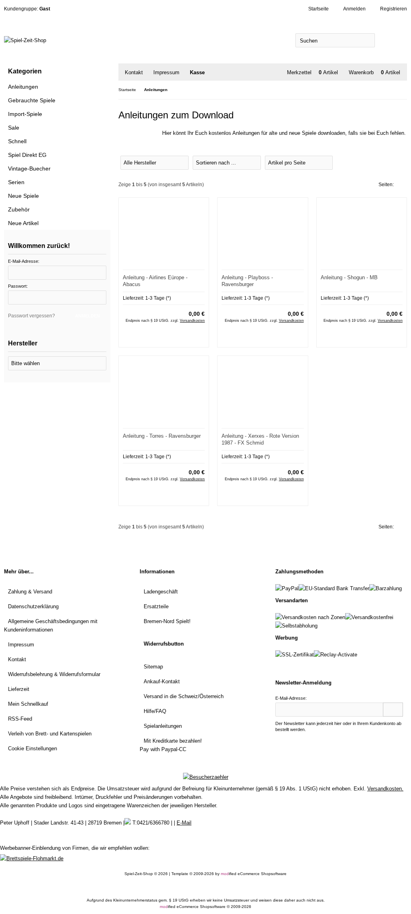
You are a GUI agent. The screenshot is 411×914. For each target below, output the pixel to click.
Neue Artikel (23, 223)
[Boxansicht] (399, 162)
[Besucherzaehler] (205, 777)
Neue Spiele (23, 196)
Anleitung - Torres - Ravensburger (162, 436)
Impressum (166, 72)
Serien (16, 182)
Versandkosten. (385, 789)
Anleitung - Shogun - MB (349, 277)
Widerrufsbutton (164, 644)
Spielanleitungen (163, 726)
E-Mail (184, 823)
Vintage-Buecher (29, 168)
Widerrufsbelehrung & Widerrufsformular (54, 674)
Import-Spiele (25, 114)
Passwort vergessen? (31, 316)
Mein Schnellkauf (28, 704)
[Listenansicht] (403, 162)
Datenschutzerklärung (33, 606)
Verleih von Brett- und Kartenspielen (50, 734)
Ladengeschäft (161, 592)
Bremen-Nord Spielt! (167, 621)
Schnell (17, 141)
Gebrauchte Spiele (31, 100)
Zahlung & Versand (30, 592)
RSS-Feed (20, 719)
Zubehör (19, 209)
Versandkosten (192, 321)
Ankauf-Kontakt (162, 681)
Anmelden (86, 316)
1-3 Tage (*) (158, 298)
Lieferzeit (18, 689)
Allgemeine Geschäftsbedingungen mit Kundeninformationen (51, 625)
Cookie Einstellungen (32, 748)
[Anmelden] (393, 709)
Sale (13, 127)
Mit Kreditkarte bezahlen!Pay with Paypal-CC (171, 745)
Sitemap (153, 667)
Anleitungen (23, 86)
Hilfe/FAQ (155, 711)
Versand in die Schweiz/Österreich (184, 696)
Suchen (391, 40)
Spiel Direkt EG (27, 155)
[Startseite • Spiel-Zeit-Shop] (105, 40)
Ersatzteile (156, 606)
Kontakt (134, 72)
